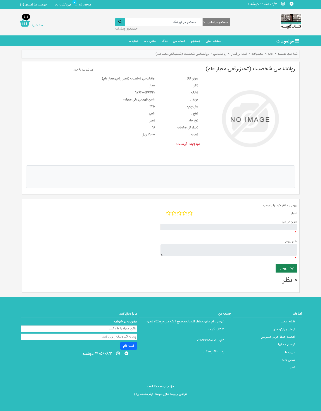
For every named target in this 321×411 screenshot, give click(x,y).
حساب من (179, 40)
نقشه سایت (288, 321)
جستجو (195, 40)
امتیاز (294, 213)
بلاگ (165, 40)
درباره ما (133, 40)
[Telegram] (291, 4)
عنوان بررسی (289, 221)
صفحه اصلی (213, 40)
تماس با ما (150, 40)
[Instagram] (283, 4)
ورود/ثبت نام (63, 4)
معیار (152, 85)
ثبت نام (128, 345)
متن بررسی (290, 241)
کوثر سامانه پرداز (144, 394)
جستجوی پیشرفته (126, 28)
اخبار (292, 367)
